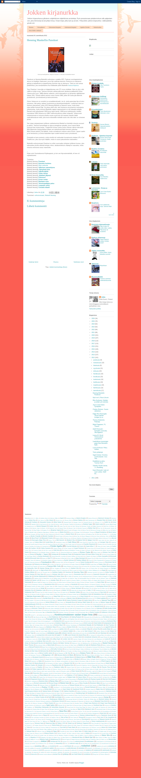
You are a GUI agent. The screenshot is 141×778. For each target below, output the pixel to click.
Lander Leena (44, 629)
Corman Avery (90, 548)
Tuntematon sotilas (87, 725)
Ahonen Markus (78, 520)
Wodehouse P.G (55, 739)
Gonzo (39, 572)
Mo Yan (68, 653)
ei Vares (71, 741)
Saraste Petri (47, 695)
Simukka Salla (78, 703)
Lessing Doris (41, 635)
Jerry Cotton (60, 602)
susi (81, 752)
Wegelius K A (34, 737)
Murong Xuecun (49, 657)
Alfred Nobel (57, 522)
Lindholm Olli (39, 637)
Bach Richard (76, 526)
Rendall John (83, 681)
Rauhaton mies (43, 181)
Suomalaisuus (106, 711)
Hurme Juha (85, 592)
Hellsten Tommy (68, 586)
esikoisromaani (39, 195)
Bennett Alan (28, 530)
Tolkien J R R (61, 723)
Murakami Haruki (38, 657)
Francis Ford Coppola (31, 566)
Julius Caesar (29, 606)
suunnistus (87, 752)
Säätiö (28, 715)
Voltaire (87, 733)
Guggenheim (111, 574)
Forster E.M (84, 564)
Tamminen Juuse (106, 715)
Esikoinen (38, 560)
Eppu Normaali (80, 558)
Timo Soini (32, 721)
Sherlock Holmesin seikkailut (43, 701)
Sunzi (88, 711)
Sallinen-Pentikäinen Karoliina (84, 691)
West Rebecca (66, 737)
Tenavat (81, 717)
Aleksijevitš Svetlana (31, 522)
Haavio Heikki (97, 576)
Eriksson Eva (90, 558)
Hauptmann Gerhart (37, 584)
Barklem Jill (28, 528)
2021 (93, 332)
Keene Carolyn (94, 612)
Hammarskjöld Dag (84, 578)
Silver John (28, 703)
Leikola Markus (76, 633)
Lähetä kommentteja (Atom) (58, 267)
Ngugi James (95, 659)
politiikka (32, 748)
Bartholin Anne (53, 528)
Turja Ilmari (113, 725)
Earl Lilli (80, 556)
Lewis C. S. (60, 635)
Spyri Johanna (64, 709)
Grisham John (56, 574)
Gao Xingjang (55, 568)
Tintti (51, 721)
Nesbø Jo (78, 659)
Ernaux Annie (107, 558)
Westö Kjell (89, 737)
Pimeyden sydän (65, 671)
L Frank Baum (81, 627)
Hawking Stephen (84, 584)
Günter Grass (60, 576)
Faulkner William (81, 560)
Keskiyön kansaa (102, 615)
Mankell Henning (50, 195)
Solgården (29, 707)
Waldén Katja (73, 735)
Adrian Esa (32, 520)
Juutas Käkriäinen (80, 606)
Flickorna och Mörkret (40, 564)
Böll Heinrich (60, 540)
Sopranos (102, 707)
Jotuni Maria (68, 604)
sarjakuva (89, 750)
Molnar (109, 653)
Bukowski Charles (47, 538)
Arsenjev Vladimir (68, 524)
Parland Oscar (70, 667)
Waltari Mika (106, 735)
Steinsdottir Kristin (101, 709)
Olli (75, 663)
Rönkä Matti (48, 689)
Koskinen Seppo (60, 623)
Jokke (103, 297)
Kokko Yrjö (27, 621)
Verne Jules (78, 731)
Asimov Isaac (87, 524)
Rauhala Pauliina (83, 679)
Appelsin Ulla (34, 524)
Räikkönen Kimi (29, 689)
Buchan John (104, 536)
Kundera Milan (28, 625)
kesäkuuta (96, 376)
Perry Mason (72, 669)
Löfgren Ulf (89, 641)
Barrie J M (44, 528)
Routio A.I (27, 687)
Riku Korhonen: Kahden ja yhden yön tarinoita (100, 401)
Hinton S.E (65, 590)
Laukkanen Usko (34, 631)
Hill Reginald (57, 590)
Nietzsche (33, 661)
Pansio (33, 667)
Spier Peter (44, 709)
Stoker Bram (54, 711)
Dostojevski (54, 554)
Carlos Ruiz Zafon (92, 542)
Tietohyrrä (55, 719)
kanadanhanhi (105, 743)
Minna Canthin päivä (45, 653)
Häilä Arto (27, 594)
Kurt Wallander (98, 625)
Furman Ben (86, 566)
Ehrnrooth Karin (35, 558)
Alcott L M (111, 520)
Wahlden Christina (63, 735)
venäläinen (87, 754)
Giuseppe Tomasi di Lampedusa (59, 570)
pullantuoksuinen (60, 748)
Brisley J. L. (107, 534)
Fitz (66, 562)
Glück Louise (73, 570)
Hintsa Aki (73, 590)
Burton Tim (51, 540)
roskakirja (34, 750)
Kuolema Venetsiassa (71, 625)
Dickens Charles (85, 552)
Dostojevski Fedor (66, 554)
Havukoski (74, 584)
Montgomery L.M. (48, 655)
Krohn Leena (88, 623)
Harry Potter (100, 582)
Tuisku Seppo (76, 725)
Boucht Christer (60, 534)
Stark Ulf (80, 709)
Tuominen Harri (98, 725)
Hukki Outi (65, 592)
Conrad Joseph (67, 548)
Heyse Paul (97, 588)
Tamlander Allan (74, 715)
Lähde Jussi (81, 641)
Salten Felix (60, 693)
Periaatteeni (41, 27)
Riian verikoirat (43, 165)
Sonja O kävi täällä (93, 707)
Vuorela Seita (105, 733)
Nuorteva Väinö (95, 661)
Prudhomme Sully (55, 675)
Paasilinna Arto (56, 665)
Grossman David (67, 574)
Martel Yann (45, 647)
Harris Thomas (80, 582)
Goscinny (68, 572)
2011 (93, 478)
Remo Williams (74, 681)
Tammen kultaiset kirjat (86, 715)
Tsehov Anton (56, 725)
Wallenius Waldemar (94, 735)
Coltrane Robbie (57, 548)
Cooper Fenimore (79, 548)
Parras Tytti (95, 667)
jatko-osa (87, 743)
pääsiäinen (90, 748)
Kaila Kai (72, 608)
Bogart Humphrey (101, 532)
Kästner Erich (71, 627)
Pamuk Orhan (103, 665)
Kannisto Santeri (74, 610)
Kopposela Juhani (68, 621)
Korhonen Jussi (89, 621)
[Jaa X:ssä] (54, 192)
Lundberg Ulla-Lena (42, 641)
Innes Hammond (95, 596)
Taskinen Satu (55, 717)
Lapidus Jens (63, 629)
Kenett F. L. (34, 615)
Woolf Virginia (66, 739)
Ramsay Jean (54, 679)
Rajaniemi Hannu (36, 679)
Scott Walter (58, 697)
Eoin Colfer (71, 558)
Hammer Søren (105, 578)
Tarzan (47, 717)
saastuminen (47, 750)
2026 (93, 318)
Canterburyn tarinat (61, 542)
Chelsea (38, 546)
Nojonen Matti (74, 661)
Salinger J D (57, 691)
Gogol (103, 570)
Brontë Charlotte (48, 536)
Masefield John (81, 647)
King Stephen (65, 617)
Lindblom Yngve (110, 635)
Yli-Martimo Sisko (94, 739)
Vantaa (49, 731)
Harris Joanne (62, 582)
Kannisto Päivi (64, 610)
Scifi (49, 697)
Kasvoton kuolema (44, 163)
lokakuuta (96, 365)
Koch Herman (93, 619)
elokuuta (96, 371)
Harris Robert (71, 582)
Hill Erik (50, 590)
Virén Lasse (72, 733)
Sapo (28, 695)
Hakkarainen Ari (47, 578)
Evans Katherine (58, 560)
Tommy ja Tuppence (83, 723)
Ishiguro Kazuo (29, 598)
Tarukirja (94, 122)
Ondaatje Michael (90, 663)
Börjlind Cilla (71, 540)
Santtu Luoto (112, 693)
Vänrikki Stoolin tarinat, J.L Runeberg (100, 466)
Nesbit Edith (69, 659)
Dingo (26, 554)
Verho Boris (69, 731)
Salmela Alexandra (99, 691)
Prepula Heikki (84, 673)
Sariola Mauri (57, 695)
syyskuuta (96, 368)
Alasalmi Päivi (101, 520)
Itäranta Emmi (81, 598)
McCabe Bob (46, 649)
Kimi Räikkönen (53, 617)
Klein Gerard (32, 619)
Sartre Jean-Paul (79, 695)
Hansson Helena (87, 580)
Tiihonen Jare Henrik (74, 719)
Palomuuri (42, 177)
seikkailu (114, 750)
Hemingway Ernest (102, 586)
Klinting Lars (41, 619)
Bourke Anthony (81, 534)
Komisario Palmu (36, 621)
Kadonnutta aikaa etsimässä (52, 608)
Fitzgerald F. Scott (73, 562)
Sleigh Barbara (87, 705)
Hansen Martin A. (76, 580)
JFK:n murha (111, 598)
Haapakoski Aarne (87, 576)
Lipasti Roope (103, 637)
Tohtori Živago (85, 721)
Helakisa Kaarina (31, 586)
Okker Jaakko (58, 663)
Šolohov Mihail (104, 754)
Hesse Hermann (76, 588)
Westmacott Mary (77, 737)
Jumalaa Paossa (40, 606)
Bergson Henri (77, 530)
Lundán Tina (54, 641)
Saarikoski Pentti (78, 689)
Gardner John (85, 568)
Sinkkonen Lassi (40, 705)
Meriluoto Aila (44, 651)
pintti (105, 746)
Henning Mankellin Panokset (98, 394)
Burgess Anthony (87, 538)
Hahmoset (95, 264)
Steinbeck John (89, 709)
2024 (93, 324)
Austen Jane (53, 526)
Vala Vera (103, 729)
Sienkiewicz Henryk (58, 701)
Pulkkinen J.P (71, 675)
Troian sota (47, 725)
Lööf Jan (106, 641)
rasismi (104, 748)
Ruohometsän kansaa (69, 687)
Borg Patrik (40, 534)
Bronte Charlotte (36, 536)
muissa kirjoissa (73, 85)
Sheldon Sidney (83, 699)
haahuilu (27, 743)
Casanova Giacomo (53, 544)
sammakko (81, 750)
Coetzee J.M (34, 548)
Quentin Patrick (93, 677)
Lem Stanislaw (102, 633)
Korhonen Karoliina (100, 621)
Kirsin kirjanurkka (98, 175)
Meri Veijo (35, 651)
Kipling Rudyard (76, 617)
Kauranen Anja (51, 612)
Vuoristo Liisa (42, 735)
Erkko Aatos (99, 558)
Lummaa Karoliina (29, 641)
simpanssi (35, 752)
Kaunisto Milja (41, 612)
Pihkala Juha (28, 671)
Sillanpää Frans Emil (100, 701)
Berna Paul (86, 530)
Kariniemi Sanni (85, 610)
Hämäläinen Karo (99, 594)
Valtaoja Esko (30, 731)
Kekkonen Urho (106, 612)
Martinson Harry (54, 647)
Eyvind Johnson (69, 560)
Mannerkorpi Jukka (40, 645)
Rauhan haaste (95, 679)
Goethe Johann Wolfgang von (92, 570)
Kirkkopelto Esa (88, 617)
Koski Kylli (50, 623)
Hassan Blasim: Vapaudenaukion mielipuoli (105, 126)
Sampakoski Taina (69, 693)
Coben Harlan (106, 546)
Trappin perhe (112, 723)
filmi (114, 741)
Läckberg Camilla (71, 641)
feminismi (108, 741)
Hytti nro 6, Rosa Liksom (101, 397)
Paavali (78, 665)
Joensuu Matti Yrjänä (83, 602)
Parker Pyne (48, 667)
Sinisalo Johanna (29, 705)
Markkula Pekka (96, 645)
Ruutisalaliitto (111, 687)
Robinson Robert (44, 685)
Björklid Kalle (33, 532)
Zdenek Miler (112, 739)
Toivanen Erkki (111, 721)
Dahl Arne (57, 550)
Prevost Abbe (102, 673)
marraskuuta (97, 362)
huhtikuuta (96, 382)
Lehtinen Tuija (29, 633)
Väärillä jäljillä (43, 171)
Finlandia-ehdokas (34, 562)
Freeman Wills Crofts (54, 566)
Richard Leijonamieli (40, 683)
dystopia (64, 741)
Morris (71, 655)
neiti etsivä (76, 746)
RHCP (100, 677)
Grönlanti (88, 574)
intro (66, 743)
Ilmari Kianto (84, 596)
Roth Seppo (111, 685)
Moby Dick (75, 653)
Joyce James (76, 604)
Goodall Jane (46, 572)
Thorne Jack (41, 719)
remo (110, 748)
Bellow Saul (92, 528)
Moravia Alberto (62, 655)
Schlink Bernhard (29, 697)
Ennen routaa (43, 179)
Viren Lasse (29, 733)
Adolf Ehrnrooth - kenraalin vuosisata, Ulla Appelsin (100, 430)
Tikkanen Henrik (104, 719)
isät (82, 743)
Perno (64, 669)
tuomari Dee (56, 754)
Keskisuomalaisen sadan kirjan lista (74, 614)
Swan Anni (103, 713)
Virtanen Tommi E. (62, 733)
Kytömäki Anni (29, 627)
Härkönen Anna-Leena (34, 596)
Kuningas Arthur (39, 625)
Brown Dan (77, 536)
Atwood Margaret (41, 526)
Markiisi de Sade (83, 645)
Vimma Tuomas (112, 731)
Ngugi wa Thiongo (106, 659)
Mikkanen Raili (107, 651)
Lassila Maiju (106, 629)
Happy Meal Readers (99, 580)
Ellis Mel (64, 558)
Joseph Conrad (59, 604)
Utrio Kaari (74, 729)
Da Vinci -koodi (48, 550)
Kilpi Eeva (28, 617)
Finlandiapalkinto (46, 562)
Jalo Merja (52, 600)
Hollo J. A (90, 590)
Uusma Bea (82, 729)
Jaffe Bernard (44, 600)
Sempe (106, 697)
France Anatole (112, 564)
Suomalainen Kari (96, 711)
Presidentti (93, 673)
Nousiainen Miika (84, 661)
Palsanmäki (95, 665)
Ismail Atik (38, 598)
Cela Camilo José (69, 544)
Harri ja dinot (53, 582)
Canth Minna (72, 542)
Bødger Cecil (92, 540)
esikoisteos (90, 741)
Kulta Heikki (97, 623)
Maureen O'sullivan (105, 647)
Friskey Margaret (67, 566)
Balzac (112, 526)
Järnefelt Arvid (98, 606)
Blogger (81, 763)
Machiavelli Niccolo (37, 643)
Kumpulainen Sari (108, 623)
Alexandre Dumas (45, 522)
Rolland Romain (75, 685)
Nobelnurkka (97, 27)
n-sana (60, 746)
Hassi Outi (27, 584)
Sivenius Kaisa (78, 705)
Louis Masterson (98, 639)
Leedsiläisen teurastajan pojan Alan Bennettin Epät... (100, 443)
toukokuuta (97, 379)
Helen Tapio (49, 586)
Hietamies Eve (29, 590)
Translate (105, 504)
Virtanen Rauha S (49, 733)
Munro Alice (28, 657)
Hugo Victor (57, 592)
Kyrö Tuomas (110, 625)
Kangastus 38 (55, 610)
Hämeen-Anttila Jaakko (47, 594)
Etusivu (31, 27)
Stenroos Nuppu (112, 709)
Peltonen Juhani (57, 669)
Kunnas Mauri (58, 625)
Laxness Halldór (68, 631)
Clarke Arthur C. (90, 546)
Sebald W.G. (79, 697)
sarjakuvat (97, 750)
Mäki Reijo (91, 657)
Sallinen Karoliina (69, 691)
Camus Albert (39, 542)
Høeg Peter (57, 596)
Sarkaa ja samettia (68, 695)
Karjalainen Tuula (106, 610)
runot (40, 750)
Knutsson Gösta (84, 619)
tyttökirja (65, 754)
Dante (88, 550)
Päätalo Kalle (71, 677)
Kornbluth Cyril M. (31, 623)
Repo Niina (92, 681)
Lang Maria (54, 629)
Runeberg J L (57, 687)
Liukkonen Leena (31, 639)
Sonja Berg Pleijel (80, 707)
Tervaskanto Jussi (90, 717)
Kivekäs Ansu (97, 617)
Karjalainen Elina (95, 610)
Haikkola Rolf (37, 578)
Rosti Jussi (85, 685)
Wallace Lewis (83, 735)
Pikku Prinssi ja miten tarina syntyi (42, 671)
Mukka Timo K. (100, 655)
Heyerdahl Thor (88, 588)
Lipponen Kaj (112, 637)
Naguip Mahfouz (50, 659)
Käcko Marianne (40, 627)
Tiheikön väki (63, 719)
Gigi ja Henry (45, 570)
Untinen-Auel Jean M (32, 729)
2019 (93, 338)
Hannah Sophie (66, 580)
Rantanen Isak (63, 679)
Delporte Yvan (55, 552)
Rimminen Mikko (95, 683)
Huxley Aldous (94, 592)
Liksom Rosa (82, 635)
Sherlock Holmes (104, 699)
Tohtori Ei (58, 721)
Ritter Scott (105, 683)
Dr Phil (103, 554)
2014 (93, 352)
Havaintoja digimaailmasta (101, 224)
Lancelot (36, 629)
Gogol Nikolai (111, 570)
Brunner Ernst (95, 536)
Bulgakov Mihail (59, 538)
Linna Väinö (78, 637)
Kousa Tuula (78, 623)
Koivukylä (112, 619)
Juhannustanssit (97, 604)
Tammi (97, 715)
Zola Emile (29, 741)
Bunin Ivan (68, 538)
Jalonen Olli (61, 600)
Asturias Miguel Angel (110, 524)
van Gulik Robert (77, 754)
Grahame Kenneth (92, 572)
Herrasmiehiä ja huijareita (53, 588)
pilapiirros (99, 746)
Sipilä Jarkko (50, 705)
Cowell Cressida (110, 548)
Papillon (39, 667)
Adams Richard (92, 518)
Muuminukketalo (97, 277)
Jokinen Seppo (104, 602)
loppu (46, 746)
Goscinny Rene (79, 572)
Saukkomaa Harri (100, 695)
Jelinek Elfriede (50, 602)
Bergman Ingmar (56, 530)
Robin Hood (113, 683)
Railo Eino (107, 677)
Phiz (113, 669)
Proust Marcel (44, 675)
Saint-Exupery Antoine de (32, 691)
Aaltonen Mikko (54, 518)
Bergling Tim (45, 530)
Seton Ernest (28, 699)
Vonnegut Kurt (96, 733)
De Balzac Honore (105, 550)
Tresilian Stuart (38, 725)
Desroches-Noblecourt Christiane (69, 552)
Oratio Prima (100, 663)
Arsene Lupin (58, 524)
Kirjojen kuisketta (97, 83)
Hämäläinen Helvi (86, 594)
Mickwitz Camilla (98, 651)
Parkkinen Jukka (59, 667)
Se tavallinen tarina (69, 697)
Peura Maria (107, 669)
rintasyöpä (27, 750)
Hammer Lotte (95, 578)
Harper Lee (45, 582)
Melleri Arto (106, 649)
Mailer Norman (64, 643)
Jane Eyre (97, 600)
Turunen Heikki (44, 727)
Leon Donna (112, 633)
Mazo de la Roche (36, 649)
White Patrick (98, 737)
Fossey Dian (93, 564)
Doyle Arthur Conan (93, 554)
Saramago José (37, 695)
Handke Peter (55, 580)
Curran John (28, 550)
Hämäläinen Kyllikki (111, 594)
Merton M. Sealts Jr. (68, 651)
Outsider (40, 665)
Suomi (56, 713)
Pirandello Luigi (90, 671)
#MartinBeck (28, 518)
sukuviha (67, 752)
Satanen (92, 695)
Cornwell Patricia (100, 548)
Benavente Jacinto (109, 528)
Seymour (45, 699)
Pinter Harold (75, 671)
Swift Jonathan (112, 713)
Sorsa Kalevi (111, 707)
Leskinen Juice (30, 635)
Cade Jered (101, 540)
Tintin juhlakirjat (98, 452)
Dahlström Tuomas (75, 550)
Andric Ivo (107, 522)
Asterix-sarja (99, 524)
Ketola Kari (112, 615)
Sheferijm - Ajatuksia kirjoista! (102, 136)
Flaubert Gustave (98, 562)
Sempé (113, 697)
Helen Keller (41, 586)
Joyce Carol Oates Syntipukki (99, 405)
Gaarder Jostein (96, 566)
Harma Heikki (37, 582)
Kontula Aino (58, 621)
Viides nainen (43, 173)
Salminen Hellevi (111, 691)
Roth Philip (102, 685)
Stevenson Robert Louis (42, 711)
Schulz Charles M (40, 697)
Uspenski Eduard (65, 729)
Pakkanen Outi (86, 665)
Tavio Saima (73, 717)
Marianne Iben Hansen (63, 645)
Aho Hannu (41, 520)
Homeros (112, 590)
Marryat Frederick (34, 647)
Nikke (40, 661)
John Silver (95, 602)
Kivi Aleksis (106, 617)
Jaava (37, 600)
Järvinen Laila (109, 606)
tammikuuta (97, 390)
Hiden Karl (104, 588)
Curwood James (37, 550)
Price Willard (34, 675)
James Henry (88, 600)
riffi (114, 748)
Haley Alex (65, 578)
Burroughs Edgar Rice (39, 540)
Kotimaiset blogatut (70, 27)
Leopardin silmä (44, 185)
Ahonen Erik (68, 520)
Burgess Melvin (98, 538)
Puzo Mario (33, 677)
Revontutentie (100, 681)
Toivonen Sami (38, 723)
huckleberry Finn (42, 743)
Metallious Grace (87, 651)
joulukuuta (96, 360)
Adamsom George (103, 518)
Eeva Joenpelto (103, 556)
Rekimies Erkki (43, 681)
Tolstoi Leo (71, 723)
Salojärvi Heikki (40, 693)
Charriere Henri (101, 544)
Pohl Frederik (107, 671)
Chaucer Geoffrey (29, 546)
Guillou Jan (28, 576)
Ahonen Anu (59, 520)
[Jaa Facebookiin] (56, 192)
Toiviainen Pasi (28, 723)
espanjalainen (100, 741)
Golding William (29, 572)
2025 (93, 321)
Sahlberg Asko (109, 689)
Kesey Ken (50, 615)
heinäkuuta (97, 374)
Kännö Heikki (61, 627)
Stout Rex (63, 711)
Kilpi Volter (44, 617)
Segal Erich (87, 697)
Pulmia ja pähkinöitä (95, 675)
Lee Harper (110, 631)
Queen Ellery (82, 677)
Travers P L (29, 725)
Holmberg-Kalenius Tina (102, 590)
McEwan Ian (89, 649)
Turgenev (106, 725)
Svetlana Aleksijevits (93, 713)
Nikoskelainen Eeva (49, 661)
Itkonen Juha (71, 598)
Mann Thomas (29, 645)
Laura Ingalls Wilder (46, 631)
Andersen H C (98, 522)
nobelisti (85, 745)
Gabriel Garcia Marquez (109, 566)
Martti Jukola (63, 647)
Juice (104, 604)
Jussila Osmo (70, 606)
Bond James (112, 532)
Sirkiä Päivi (69, 705)
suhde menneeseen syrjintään (54, 752)
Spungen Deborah (54, 709)
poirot (26, 748)
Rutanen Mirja (101, 687)
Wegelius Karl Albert (46, 737)
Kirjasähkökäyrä (97, 109)
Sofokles (113, 705)
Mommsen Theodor (35, 655)
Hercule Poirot (34, 588)
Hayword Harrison (95, 584)
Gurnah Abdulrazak (40, 576)
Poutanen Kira (75, 673)
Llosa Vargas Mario (44, 639)
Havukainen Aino (50, 584)
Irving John (111, 596)
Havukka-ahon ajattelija (63, 584)
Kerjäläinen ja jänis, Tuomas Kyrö (99, 462)
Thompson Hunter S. (30, 719)
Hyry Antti (103, 592)
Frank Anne (42, 566)
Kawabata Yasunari (63, 612)
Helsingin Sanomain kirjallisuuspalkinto (84, 586)
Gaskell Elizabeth (104, 568)
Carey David (83, 542)
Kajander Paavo (90, 608)
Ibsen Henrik (66, 596)
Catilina (61, 544)
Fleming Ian (28, 564)
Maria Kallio (51, 645)
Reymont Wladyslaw (111, 681)
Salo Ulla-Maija (30, 693)
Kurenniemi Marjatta (85, 625)
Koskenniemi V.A (42, 623)
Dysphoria (95, 203)
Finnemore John (59, 562)
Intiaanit (103, 596)
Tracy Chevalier (95, 723)
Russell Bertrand (90, 687)
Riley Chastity (83, 683)
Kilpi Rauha (36, 617)
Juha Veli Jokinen (86, 604)
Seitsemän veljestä (97, 697)
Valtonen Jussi (41, 731)
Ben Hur (100, 528)
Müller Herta (30, 659)
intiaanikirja (59, 743)
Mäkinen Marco (104, 657)
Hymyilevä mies (44, 169)
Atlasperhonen (30, 526)
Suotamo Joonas (64, 713)
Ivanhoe (90, 598)
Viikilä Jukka (88, 731)
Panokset (41, 161)
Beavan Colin (72, 528)
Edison (94, 556)
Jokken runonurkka (98, 250)
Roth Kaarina (93, 685)
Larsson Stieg (86, 629)
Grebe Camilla (109, 572)
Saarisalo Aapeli (89, 689)
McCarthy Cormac (56, 649)
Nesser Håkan (86, 659)
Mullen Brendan (110, 655)
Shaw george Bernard (71, 699)
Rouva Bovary (36, 687)
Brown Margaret (86, 536)
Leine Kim (84, 633)
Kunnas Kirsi (48, 625)
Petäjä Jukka (98, 669)
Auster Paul (62, 526)
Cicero (81, 546)
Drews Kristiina (111, 554)
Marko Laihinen (107, 645)
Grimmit (48, 574)
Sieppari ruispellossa (71, 701)
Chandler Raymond (89, 544)
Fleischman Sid (109, 562)
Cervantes (78, 544)
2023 (93, 327)
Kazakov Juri (73, 612)
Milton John (34, 653)
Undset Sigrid (112, 727)
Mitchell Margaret (59, 653)
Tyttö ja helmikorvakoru (83, 727)
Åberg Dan (95, 754)
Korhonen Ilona (79, 621)
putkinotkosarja (71, 748)
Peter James (89, 669)
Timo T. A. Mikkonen (42, 721)
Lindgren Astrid (29, 637)
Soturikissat (28, 709)
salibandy (73, 750)
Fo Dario (52, 564)
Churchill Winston (71, 546)
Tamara (66, 715)
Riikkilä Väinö (64, 683)
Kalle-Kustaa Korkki (110, 608)
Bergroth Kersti (67, 530)
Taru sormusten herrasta (37, 717)
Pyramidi (50, 677)
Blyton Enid (63, 532)
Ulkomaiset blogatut (55, 27)
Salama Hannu (47, 691)
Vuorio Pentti (33, 735)
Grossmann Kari (79, 574)
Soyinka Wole (36, 709)
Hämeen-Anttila (35, 594)
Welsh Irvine (57, 737)
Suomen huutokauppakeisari (45, 713)
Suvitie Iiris (83, 713)
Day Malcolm (95, 550)
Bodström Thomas (89, 532)
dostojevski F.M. (55, 741)
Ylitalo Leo (103, 739)
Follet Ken (58, 564)
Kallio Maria (38, 610)
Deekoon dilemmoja (98, 237)
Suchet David (74, 711)
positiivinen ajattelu (48, 748)
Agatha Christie (85, 27)
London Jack (66, 639)
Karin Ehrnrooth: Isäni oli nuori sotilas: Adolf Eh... (101, 471)
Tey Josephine (109, 717)
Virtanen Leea (38, 733)
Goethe (80, 570)
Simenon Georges (37, 703)
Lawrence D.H (57, 631)
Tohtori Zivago (76, 721)
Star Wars (72, 709)
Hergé (42, 588)
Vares (55, 731)
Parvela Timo (106, 667)
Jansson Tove (106, 600)
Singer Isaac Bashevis (91, 703)
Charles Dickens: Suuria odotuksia (100, 410)
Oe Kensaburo (49, 663)
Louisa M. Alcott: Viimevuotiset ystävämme (98, 436)
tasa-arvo (34, 754)
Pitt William (99, 671)
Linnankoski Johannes (91, 637)
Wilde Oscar (107, 737)
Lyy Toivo (62, 641)
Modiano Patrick (85, 653)
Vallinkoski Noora (112, 729)
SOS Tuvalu (57, 689)
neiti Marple (67, 746)
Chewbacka (45, 546)
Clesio (99, 546)
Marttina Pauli (71, 647)
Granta (101, 572)
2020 (93, 335)
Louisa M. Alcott (109, 639)
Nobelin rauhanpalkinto (63, 661)
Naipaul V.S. (60, 659)
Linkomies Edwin (68, 637)
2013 (93, 354)
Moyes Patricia (90, 655)
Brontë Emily (59, 536)
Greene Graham (30, 574)
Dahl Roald (65, 550)
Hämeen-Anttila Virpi (73, 594)
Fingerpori (107, 560)
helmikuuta (97, 388)
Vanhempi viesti (79, 262)
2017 (93, 343)
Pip (83, 671)
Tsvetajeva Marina (66, 725)
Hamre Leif (35, 580)
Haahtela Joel (77, 576)
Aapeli (62, 518)
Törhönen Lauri (95, 727)
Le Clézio (77, 631)
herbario (33, 743)
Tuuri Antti (63, 727)
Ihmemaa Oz (75, 596)
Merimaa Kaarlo (55, 651)
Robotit (53, 685)
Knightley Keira (73, 619)
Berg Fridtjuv (37, 530)
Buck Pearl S (36, 538)
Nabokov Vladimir (39, 659)
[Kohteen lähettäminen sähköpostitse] (50, 192)
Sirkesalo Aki (61, 705)
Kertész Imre (42, 615)
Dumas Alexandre (43, 556)
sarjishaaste (106, 750)
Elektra (44, 558)
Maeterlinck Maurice (51, 643)
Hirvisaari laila (81, 590)
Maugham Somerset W (93, 647)
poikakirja (111, 746)
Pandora (27, 667)
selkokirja (29, 752)
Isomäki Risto (47, 598)
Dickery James (97, 552)
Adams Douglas (81, 518)
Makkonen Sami (76, 643)
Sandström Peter (103, 693)
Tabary (45, 715)
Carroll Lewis (34, 544)
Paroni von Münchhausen (83, 667)
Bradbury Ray (90, 534)
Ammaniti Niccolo (87, 522)
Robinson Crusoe (32, 685)
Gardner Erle (75, 568)
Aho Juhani (49, 520)
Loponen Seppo (77, 639)
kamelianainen (95, 743)
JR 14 (26, 600)
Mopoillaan (103, 265)
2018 (93, 341)
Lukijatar (94, 162)
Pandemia (111, 665)
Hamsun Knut (45, 580)
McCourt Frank (68, 649)
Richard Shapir (53, 683)
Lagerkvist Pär (99, 627)
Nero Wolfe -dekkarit (35, 30)
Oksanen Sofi (68, 663)
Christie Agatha (56, 546)
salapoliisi (67, 750)
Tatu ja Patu (64, 717)
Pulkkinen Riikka (82, 675)
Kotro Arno (70, 623)
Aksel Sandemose (90, 520)
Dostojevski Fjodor (79, 554)
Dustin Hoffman (72, 556)
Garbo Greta (65, 568)
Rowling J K (46, 687)
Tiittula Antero (93, 719)
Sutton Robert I (74, 713)
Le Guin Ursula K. (88, 631)
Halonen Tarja (73, 578)
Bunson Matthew (77, 538)
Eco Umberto (87, 556)
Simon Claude (48, 703)
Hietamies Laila (40, 590)
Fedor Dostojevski (98, 560)
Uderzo (103, 727)
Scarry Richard (111, 695)
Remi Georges (65, 681)
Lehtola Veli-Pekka (40, 633)
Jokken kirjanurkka (52, 12)
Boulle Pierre (70, 534)
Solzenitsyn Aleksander (42, 707)
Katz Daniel (32, 612)
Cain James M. (110, 540)
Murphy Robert (59, 657)
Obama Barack (38, 663)
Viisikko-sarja (103, 731)
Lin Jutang (91, 635)
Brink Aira (99, 534)
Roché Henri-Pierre (62, 685)
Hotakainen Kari (30, 592)
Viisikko (96, 731)
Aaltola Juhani (44, 518)
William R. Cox (34, 739)
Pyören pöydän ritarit (59, 677)
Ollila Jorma (81, 663)
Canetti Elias (49, 542)
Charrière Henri (111, 544)
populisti (38, 748)
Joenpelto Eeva (70, 602)
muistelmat (53, 746)
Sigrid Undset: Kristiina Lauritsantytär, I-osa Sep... (100, 456)
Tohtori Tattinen (67, 721)
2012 (93, 357)
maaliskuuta (97, 385)
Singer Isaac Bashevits (107, 703)
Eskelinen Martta (47, 560)
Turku (28, 727)
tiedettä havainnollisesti (45, 754)
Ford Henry (66, 564)
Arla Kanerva (43, 524)
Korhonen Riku (111, 621)
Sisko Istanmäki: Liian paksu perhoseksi (105, 165)
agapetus (36, 741)
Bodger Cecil (79, 532)
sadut (61, 750)
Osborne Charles (30, 665)
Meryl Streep (78, 651)
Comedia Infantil (44, 187)
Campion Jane (28, 542)
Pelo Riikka (47, 669)
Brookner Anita (68, 536)
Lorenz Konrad (88, 639)
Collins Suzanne (46, 548)
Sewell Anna (37, 699)
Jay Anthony (40, 602)
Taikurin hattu (58, 715)
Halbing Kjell (57, 578)
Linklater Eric (58, 637)
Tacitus (51, 715)
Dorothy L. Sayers (42, 554)
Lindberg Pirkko (100, 635)
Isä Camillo (56, 598)
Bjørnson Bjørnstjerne (43, 532)
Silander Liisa (89, 701)
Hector (114, 584)
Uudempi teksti (33, 262)
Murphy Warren (69, 657)
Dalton (83, 550)
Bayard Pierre (63, 528)
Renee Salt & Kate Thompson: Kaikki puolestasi (105, 139)
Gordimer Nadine (57, 572)
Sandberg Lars (92, 693)
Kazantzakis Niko (83, 612)
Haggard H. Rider (107, 576)
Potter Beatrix (57, 673)
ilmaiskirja (51, 743)
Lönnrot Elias (98, 641)
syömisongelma (104, 752)
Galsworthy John (32, 568)
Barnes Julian (36, 528)
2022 (93, 329)
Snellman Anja (98, 705)
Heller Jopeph (58, 586)
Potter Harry (66, 673)
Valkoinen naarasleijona (46, 167)
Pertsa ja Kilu (80, 669)
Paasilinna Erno (68, 665)
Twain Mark (71, 727)
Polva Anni (36, 673)
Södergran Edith (37, 715)
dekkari (44, 741)
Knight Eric (65, 619)
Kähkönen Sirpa (51, 627)
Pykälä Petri (42, 677)
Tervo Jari (100, 717)
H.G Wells (69, 576)
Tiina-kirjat (85, 719)
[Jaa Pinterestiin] (58, 192)
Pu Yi (63, 675)
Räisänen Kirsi (38, 689)
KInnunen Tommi (37, 608)
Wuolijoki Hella (84, 739)
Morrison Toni (80, 655)
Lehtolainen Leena (53, 633)
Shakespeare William (56, 699)
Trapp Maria (104, 723)
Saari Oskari (66, 689)
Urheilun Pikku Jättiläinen (46, 729)
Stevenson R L (30, 711)
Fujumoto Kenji (77, 566)
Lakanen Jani (28, 629)
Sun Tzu (82, 711)
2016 (93, 346)
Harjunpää (28, 582)
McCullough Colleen (79, 649)
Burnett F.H (107, 538)
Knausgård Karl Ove (52, 619)
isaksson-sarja (74, 743)
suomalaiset (74, 752)
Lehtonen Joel (65, 633)
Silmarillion (112, 701)
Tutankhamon (54, 727)
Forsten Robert (75, 564)
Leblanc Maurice (100, 631)
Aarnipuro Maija (70, 518)
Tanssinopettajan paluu (46, 183)
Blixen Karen (54, 532)
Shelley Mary (93, 699)
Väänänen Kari (52, 735)
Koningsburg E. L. (47, 621)
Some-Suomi (70, 707)
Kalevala (99, 608)
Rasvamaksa (72, 679)
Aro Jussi (51, 524)
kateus (112, 743)
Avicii (69, 526)
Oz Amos (47, 665)
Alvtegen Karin (77, 522)
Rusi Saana (80, 687)
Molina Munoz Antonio (99, 653)
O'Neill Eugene (105, 661)
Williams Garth (44, 739)
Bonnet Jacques (31, 534)
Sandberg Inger (80, 693)
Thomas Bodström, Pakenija (99, 421)
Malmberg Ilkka (96, 643)
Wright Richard (75, 739)
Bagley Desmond (97, 526)
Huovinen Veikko (75, 592)
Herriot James (65, 588)
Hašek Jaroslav (106, 584)
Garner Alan (94, 568)
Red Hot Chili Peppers (109, 679)
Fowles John (102, 564)
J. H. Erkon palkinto (100, 598)
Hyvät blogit (112, 592)
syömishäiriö (95, 752)
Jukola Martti (111, 604)
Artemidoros (78, 524)
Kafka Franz (64, 608)
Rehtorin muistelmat (32, 681)
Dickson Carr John (108, 552)
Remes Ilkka (54, 681)
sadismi (55, 750)
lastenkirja (38, 746)
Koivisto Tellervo (103, 619)
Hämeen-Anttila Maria (60, 594)
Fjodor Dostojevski (86, 562)
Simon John (59, 703)
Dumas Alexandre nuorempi (59, 556)
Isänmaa (63, 598)
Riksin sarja (74, 683)
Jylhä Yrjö (89, 606)
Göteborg (51, 576)
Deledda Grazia (45, 552)
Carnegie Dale (104, 542)
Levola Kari (50, 635)
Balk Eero (106, 526)
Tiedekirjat (48, 719)
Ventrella (62, 731)
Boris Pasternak (50, 534)
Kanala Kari (46, 610)
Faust (90, 560)
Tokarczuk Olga (50, 723)
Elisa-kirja (57, 558)
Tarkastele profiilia (95, 309)
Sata (86, 695)
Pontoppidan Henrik (47, 673)
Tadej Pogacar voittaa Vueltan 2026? (104, 241)
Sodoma (107, 705)
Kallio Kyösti (30, 610)
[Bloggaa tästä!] (52, 192)
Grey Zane (40, 574)
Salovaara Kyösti (50, 693)
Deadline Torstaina (98, 149)
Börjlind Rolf (81, 540)
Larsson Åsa (96, 629)
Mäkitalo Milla (112, 657)
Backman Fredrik (86, 526)
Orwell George (110, 663)
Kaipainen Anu (80, 608)
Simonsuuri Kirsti (68, 703)
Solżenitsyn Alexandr (58, 707)
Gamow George (45, 568)
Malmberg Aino (86, 643)
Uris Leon (57, 729)
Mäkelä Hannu (80, 657)
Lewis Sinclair (72, 635)
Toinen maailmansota (98, 721)
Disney (32, 554)
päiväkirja (82, 748)
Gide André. (36, 570)
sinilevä (43, 752)
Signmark (81, 701)
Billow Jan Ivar (106, 530)
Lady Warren (90, 627)
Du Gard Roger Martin (30, 556)
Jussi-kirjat (62, 606)
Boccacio (71, 532)
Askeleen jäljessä (45, 175)
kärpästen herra (29, 746)
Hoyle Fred (40, 592)
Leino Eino (92, 633)
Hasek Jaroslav (111, 582)
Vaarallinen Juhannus (93, 729)
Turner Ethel (35, 727)
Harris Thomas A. (90, 582)
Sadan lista (99, 689)
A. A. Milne (36, 518)
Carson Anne (42, 544)
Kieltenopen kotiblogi (99, 96)
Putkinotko (105, 675)
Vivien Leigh (80, 733)
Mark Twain (73, 645)
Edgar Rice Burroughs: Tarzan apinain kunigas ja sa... (100, 415)
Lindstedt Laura (49, 637)
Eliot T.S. (50, 558)
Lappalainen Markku (74, 629)
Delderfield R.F (35, 552)
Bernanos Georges (96, 530)
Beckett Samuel (82, 528)
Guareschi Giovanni (99, 574)
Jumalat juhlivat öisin (51, 606)
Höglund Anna (47, 596)
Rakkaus (46, 679)
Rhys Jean (29, 683)
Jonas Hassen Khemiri (47, 604)
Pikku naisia (56, 671)
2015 (93, 349)
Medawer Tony (98, 649)
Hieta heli (112, 588)
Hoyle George (48, 592)
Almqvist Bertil (67, 522)
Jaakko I (32, 600)
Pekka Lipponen (37, 669)
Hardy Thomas (110, 580)
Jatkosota (32, 602)
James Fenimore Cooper (74, 600)
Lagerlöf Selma (109, 627)
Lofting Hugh (56, 639)
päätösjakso (98, 748)
